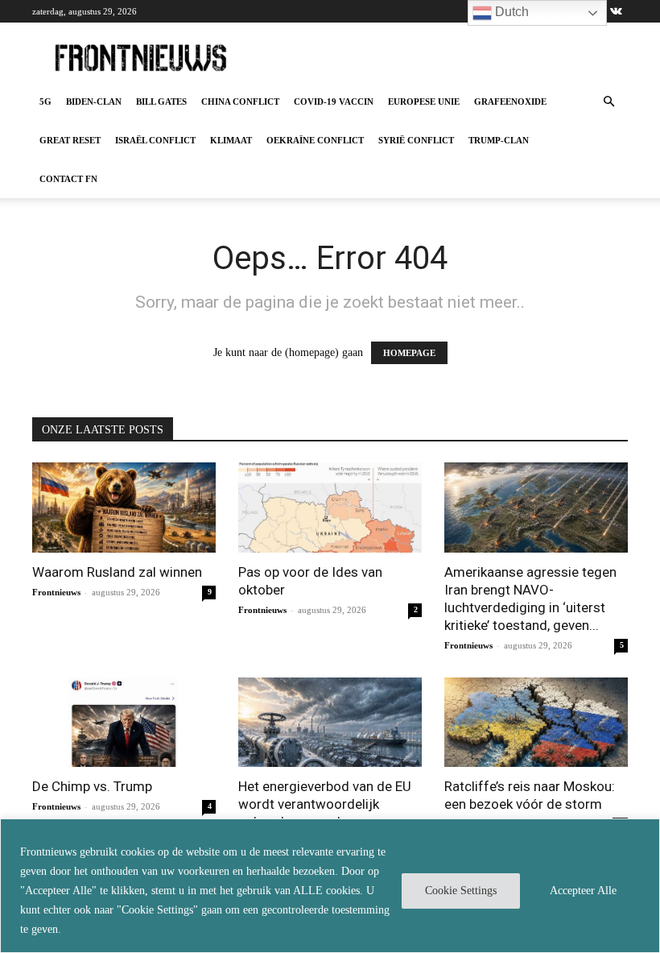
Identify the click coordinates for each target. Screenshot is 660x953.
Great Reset (70, 140)
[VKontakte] (616, 11)
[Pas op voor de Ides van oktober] (330, 507)
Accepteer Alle (583, 891)
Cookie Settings (461, 891)
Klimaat (231, 140)
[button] (608, 102)
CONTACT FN (68, 179)
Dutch (510, 12)
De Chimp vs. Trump (92, 786)
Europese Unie (424, 101)
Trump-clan (498, 140)
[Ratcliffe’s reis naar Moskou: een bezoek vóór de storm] (536, 722)
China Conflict (240, 101)
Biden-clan (94, 101)
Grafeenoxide (510, 101)
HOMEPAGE (409, 353)
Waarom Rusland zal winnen (117, 572)
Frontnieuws (56, 592)
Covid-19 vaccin (333, 101)
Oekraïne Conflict (315, 140)
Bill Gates (161, 101)
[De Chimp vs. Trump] (124, 722)
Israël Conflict (155, 140)
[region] (330, 885)
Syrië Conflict (416, 140)
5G (45, 101)
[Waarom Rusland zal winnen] (124, 507)
